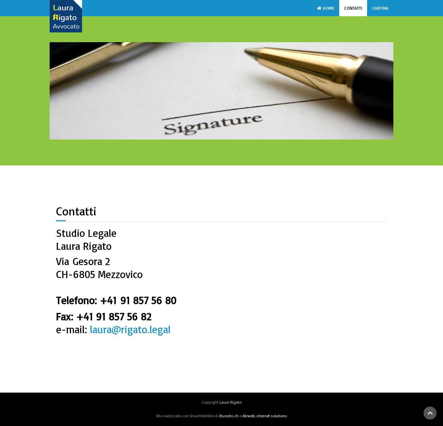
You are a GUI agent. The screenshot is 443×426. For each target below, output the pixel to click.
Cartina (380, 8)
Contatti (353, 8)
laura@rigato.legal (130, 329)
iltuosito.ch (228, 416)
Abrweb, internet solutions (264, 416)
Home (327, 8)
